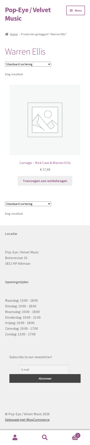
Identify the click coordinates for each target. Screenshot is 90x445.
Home (14, 34)
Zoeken (45, 437)
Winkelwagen (69, 434)
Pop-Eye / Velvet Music (28, 14)
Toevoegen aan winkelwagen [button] (45, 181)
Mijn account (15, 437)
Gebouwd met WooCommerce (27, 419)
